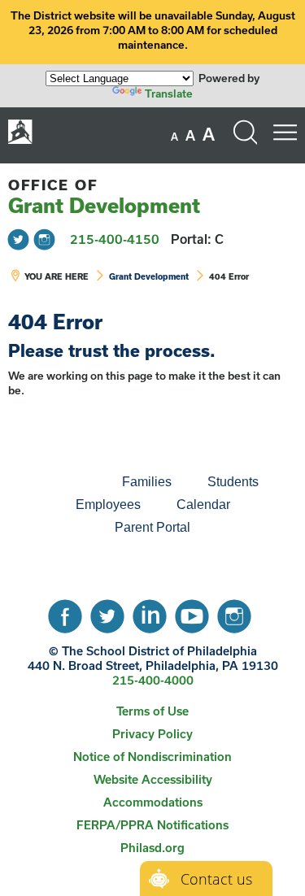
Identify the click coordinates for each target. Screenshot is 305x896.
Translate (169, 93)
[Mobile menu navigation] (284, 132)
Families (147, 482)
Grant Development (104, 196)
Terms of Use (152, 711)
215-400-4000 (153, 680)
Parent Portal (152, 527)
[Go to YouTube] (192, 612)
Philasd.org (152, 848)
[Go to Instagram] (44, 239)
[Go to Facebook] (65, 612)
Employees (108, 504)
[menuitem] (49, 482)
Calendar (203, 504)
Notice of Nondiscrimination (152, 756)
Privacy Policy (152, 734)
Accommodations (153, 802)
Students (233, 482)
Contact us (216, 879)
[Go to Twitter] (18, 239)
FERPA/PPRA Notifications (152, 825)
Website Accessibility (153, 779)
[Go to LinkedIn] (149, 612)
